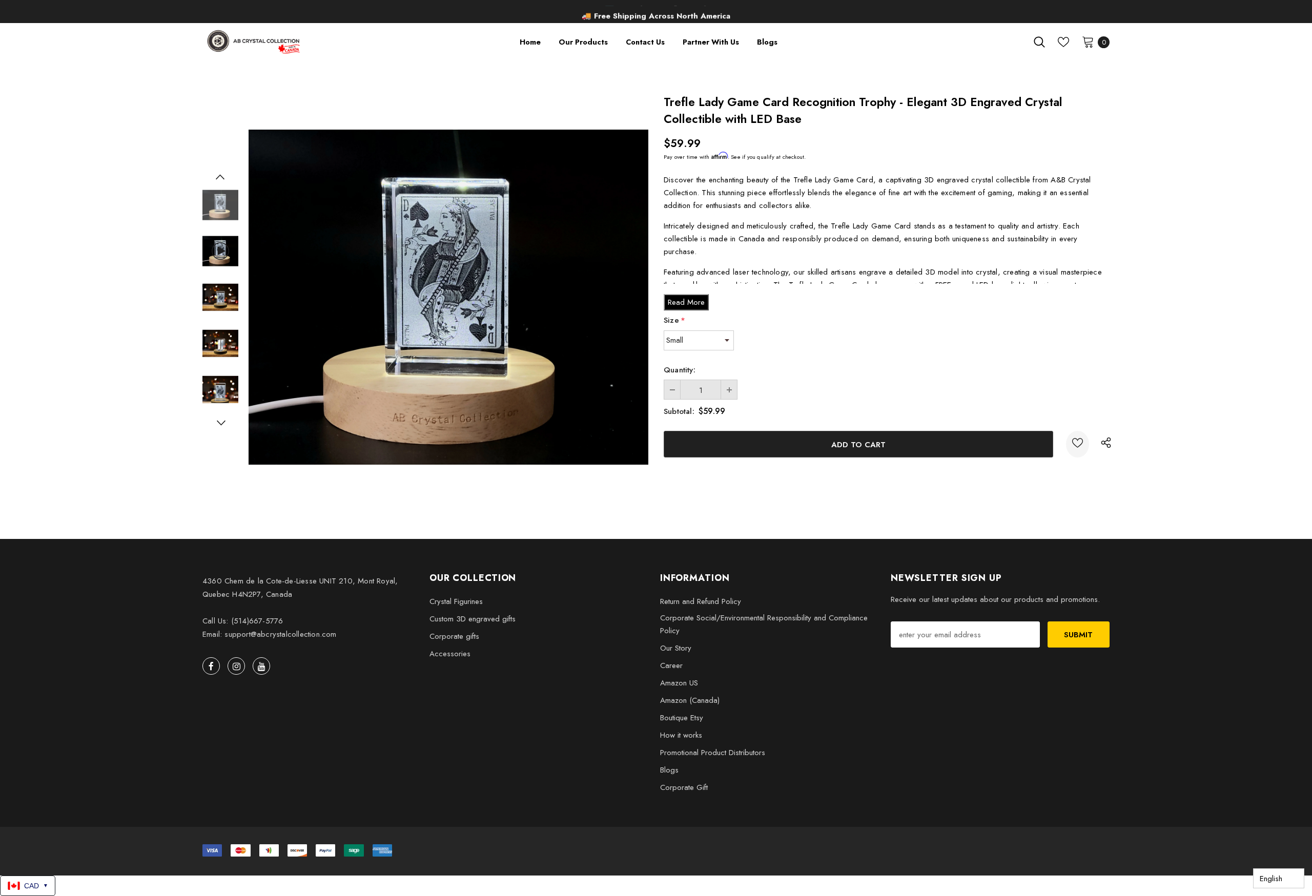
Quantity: (679, 370)
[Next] (220, 422)
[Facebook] (211, 666)
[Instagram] (236, 666)
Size (674, 320)
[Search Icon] (1039, 42)
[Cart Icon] (1088, 41)
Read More (686, 302)
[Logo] (254, 41)
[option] (656, 13)
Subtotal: (679, 411)
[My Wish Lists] (1063, 42)
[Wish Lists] (1077, 444)
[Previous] (220, 177)
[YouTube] (261, 666)
